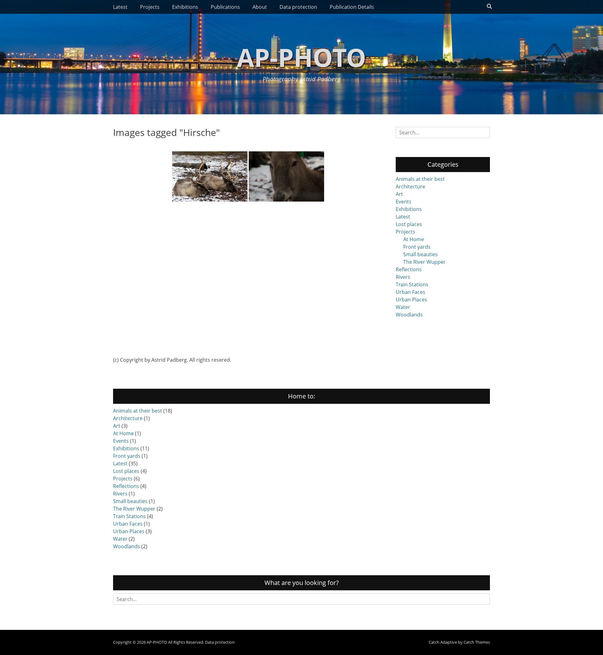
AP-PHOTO (301, 57)
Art (399, 194)
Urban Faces (410, 292)
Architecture (410, 186)
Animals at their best (420, 179)
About (260, 6)
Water (403, 307)
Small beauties (420, 254)
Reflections (409, 269)
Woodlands (409, 314)
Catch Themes (477, 642)
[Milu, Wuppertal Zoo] (286, 176)
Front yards (417, 246)
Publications (225, 6)
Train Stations (412, 284)
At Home (413, 239)
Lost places (409, 224)
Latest (120, 6)
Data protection (298, 6)
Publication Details (352, 6)
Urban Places (411, 299)
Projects (150, 6)
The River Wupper (424, 261)
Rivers (403, 276)
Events (403, 201)
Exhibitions (185, 6)
